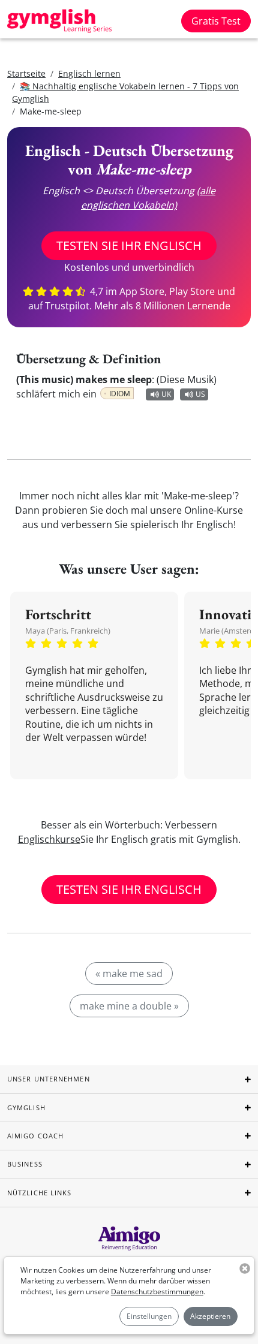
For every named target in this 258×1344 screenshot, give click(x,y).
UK (166, 394)
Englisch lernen (89, 73)
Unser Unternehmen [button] (48, 1078)
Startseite (26, 73)
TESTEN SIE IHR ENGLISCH (129, 245)
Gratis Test (216, 21)
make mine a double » (129, 1005)
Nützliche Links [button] (39, 1192)
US (200, 394)
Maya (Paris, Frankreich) (67, 630)
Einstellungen (149, 1316)
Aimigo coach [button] (35, 1135)
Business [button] (25, 1163)
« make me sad (129, 973)
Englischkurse (49, 839)
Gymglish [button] (26, 1107)
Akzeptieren (210, 1316)
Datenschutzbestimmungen (157, 1291)
